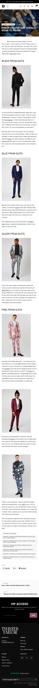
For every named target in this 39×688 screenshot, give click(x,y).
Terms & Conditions (7, 663)
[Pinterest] (31, 657)
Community (23, 643)
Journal (5, 21)
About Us (22, 640)
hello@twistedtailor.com (8, 642)
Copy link (7, 568)
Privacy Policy (5, 666)
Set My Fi (29, 683)
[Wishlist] (24, 6)
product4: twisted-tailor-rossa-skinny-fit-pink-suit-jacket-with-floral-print (18, 550)
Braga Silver (5, 290)
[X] (26, 657)
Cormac (12, 439)
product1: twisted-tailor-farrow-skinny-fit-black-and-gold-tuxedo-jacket (19, 537)
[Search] (20, 6)
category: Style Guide (9, 533)
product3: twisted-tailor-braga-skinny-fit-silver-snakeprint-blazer (17, 546)
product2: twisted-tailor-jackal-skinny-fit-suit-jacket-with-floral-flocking (19, 541)
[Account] (28, 6)
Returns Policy (6, 660)
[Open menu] (7, 6)
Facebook (23, 568)
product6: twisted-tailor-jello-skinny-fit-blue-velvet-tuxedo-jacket (19, 557)
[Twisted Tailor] (3, 6)
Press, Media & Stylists (26, 649)
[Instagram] (22, 657)
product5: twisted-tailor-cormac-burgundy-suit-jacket (19, 554)
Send (33, 615)
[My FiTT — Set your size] (32, 6)
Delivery (4, 657)
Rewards (22, 646)
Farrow (9, 139)
